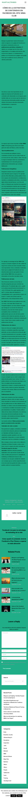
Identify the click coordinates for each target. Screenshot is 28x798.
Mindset (6, 751)
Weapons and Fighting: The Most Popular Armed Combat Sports (18, 560)
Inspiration (6, 742)
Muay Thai (6, 759)
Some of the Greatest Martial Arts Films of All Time (18, 608)
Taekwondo (6, 772)
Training (6, 778)
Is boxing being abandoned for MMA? (18, 598)
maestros (13, 504)
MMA (5, 753)
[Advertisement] (14, 75)
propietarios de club (20, 504)
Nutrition (6, 761)
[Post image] (6, 560)
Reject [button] (19, 795)
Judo (5, 745)
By (20, 500)
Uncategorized (6, 25)
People (5, 770)
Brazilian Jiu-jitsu (8, 734)
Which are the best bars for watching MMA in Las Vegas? (18, 570)
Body (5, 732)
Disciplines (6, 740)
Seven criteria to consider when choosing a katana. (12, 712)
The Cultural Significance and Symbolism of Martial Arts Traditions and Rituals (13, 702)
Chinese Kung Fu (8, 737)
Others (5, 764)
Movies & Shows (8, 756)
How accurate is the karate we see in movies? (19, 589)
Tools (5, 775)
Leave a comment (19, 502)
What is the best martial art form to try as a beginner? (18, 580)
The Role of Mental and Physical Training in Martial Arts (14, 708)
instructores (8, 504)
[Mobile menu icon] (25, 2)
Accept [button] (13, 795)
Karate (5, 748)
